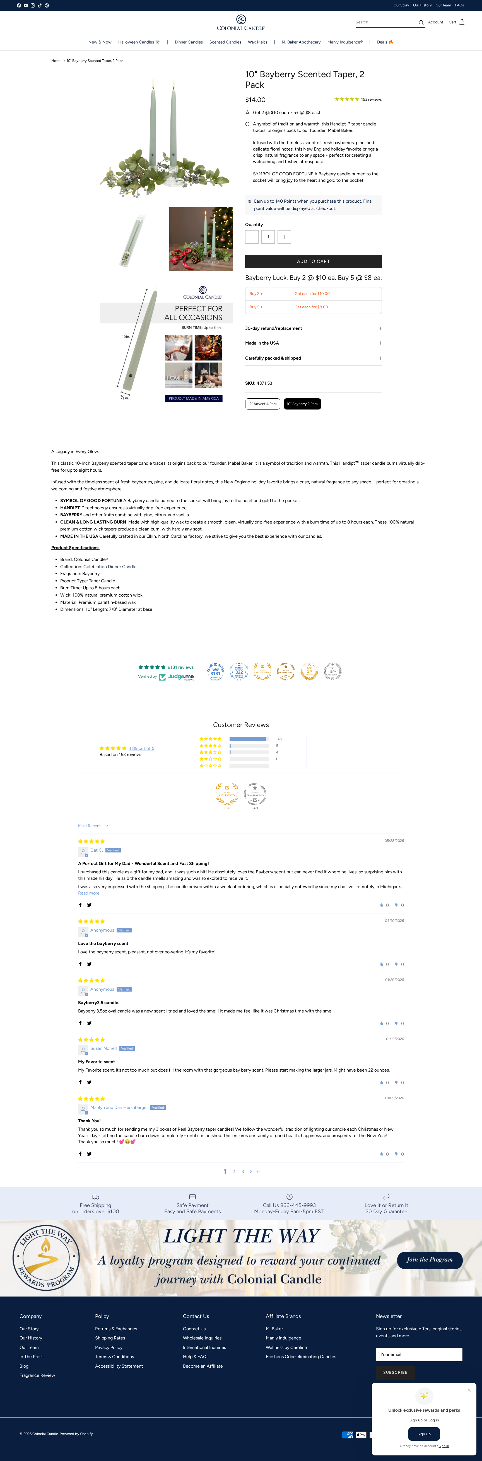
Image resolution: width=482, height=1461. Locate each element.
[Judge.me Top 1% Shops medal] (309, 671)
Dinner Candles (189, 42)
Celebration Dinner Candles (110, 566)
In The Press (31, 1356)
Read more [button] (89, 893)
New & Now (100, 42)
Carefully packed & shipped (273, 358)
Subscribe (395, 1372)
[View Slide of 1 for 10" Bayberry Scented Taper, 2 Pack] (166, 135)
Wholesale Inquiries (202, 1338)
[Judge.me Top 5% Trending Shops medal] (333, 671)
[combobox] (390, 22)
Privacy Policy (108, 1347)
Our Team (443, 5)
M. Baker (274, 1328)
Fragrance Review (37, 1375)
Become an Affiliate (203, 1366)
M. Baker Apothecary (301, 42)
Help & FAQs (195, 1356)
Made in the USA (262, 343)
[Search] (421, 22)
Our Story (401, 5)
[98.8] (227, 794)
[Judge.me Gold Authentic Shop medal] (262, 671)
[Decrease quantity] (252, 237)
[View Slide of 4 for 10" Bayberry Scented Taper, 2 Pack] (166, 342)
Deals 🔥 (385, 42)
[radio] (262, 404)
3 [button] (243, 1171)
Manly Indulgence (283, 1338)
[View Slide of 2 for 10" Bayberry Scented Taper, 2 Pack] (132, 239)
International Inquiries (204, 1347)
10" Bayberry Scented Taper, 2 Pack (95, 61)
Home (56, 61)
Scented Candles (225, 42)
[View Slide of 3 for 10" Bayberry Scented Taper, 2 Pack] (201, 239)
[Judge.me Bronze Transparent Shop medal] (286, 671)
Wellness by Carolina (286, 1347)
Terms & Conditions (114, 1356)
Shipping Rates (110, 1338)
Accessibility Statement (119, 1366)
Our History (422, 5)
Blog (24, 1366)
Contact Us (194, 1328)
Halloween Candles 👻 (139, 42)
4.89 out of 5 (141, 748)
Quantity (254, 224)
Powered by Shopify (76, 1434)
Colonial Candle (45, 1434)
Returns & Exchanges (116, 1328)
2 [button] (234, 1171)
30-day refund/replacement (273, 328)
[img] (91, 841)
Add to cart (313, 261)
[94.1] (255, 794)
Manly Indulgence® (345, 42)
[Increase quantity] (284, 237)
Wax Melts (257, 42)
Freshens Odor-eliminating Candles (301, 1356)
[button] (211, 739)
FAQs (459, 5)
